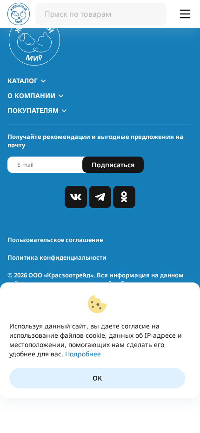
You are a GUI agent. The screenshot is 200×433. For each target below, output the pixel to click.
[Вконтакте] (76, 197)
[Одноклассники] (124, 197)
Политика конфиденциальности (57, 257)
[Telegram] (100, 197)
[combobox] (101, 14)
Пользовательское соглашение (55, 240)
